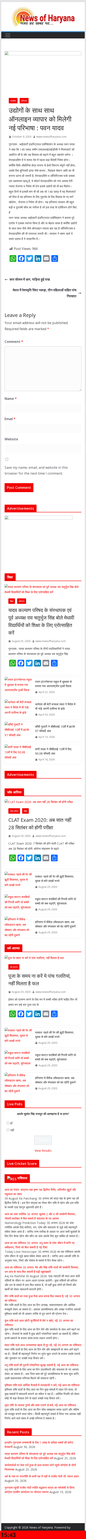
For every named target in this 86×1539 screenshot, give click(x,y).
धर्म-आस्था (14, 966)
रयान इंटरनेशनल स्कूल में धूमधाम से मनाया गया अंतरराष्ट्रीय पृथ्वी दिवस (53, 684)
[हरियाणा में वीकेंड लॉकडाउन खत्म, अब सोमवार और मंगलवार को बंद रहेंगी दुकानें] (18, 927)
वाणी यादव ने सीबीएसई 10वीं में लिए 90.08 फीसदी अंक (53, 751)
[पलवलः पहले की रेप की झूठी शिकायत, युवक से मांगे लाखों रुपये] (18, 882)
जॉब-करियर (14, 810)
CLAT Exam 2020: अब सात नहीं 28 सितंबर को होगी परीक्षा (39, 823)
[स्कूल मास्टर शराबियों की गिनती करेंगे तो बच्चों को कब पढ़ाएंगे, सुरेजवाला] (18, 904)
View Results (43, 1151)
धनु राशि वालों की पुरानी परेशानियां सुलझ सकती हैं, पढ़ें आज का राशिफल (41, 1365)
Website (11, 439)
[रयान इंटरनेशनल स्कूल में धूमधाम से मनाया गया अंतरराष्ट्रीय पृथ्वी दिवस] (18, 687)
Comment (14, 341)
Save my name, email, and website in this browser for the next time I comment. (36, 470)
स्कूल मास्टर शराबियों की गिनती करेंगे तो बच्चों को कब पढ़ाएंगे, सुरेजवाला (55, 901)
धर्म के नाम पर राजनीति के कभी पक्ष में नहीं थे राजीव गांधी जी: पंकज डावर (42, 1476)
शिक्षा (11, 601)
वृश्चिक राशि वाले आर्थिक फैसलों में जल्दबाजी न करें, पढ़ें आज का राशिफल (42, 1385)
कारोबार (13, 100)
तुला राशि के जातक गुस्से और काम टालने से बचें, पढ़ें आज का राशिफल (40, 1405)
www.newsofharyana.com (51, 136)
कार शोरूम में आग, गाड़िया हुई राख (30, 279)
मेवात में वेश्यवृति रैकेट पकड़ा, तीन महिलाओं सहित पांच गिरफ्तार (44, 293)
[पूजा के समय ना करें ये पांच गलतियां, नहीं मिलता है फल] (43, 957)
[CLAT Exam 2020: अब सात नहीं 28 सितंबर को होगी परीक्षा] (43, 801)
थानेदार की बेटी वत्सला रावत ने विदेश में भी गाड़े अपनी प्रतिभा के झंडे (55, 706)
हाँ (11, 1123)
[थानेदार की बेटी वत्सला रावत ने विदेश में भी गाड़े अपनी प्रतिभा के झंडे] (18, 709)
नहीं (12, 1130)
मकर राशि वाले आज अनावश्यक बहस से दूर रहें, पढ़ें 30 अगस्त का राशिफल (43, 1345)
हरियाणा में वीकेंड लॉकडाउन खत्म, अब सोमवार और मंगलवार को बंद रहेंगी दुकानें (55, 924)
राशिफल (22, 1178)
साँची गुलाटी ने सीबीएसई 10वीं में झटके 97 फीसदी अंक (55, 729)
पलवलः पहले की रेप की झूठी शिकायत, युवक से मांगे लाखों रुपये (54, 878)
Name (11, 398)
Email (10, 419)
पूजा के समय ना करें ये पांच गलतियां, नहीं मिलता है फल (39, 979)
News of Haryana (41, 1527)
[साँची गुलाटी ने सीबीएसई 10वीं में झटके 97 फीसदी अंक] (18, 732)
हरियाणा (24, 100)
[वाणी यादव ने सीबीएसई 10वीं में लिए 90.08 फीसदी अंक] (18, 754)
